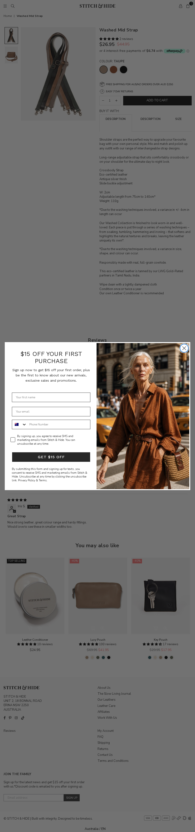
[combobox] (19, 424)
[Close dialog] (184, 348)
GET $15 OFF (51, 457)
